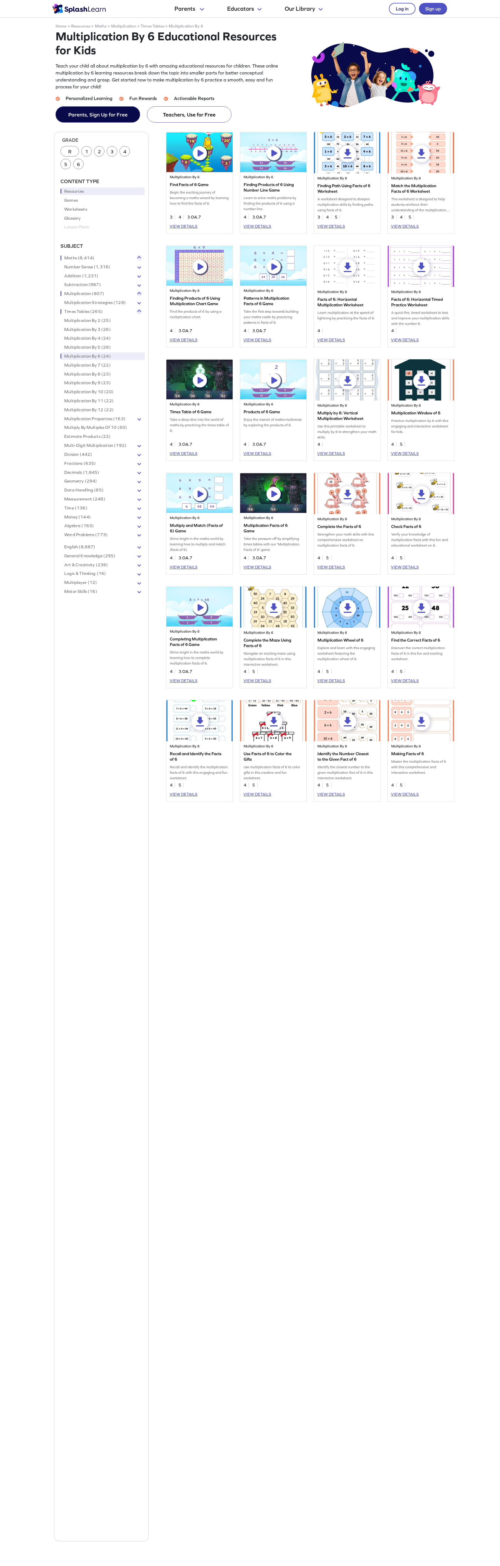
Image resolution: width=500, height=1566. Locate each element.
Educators (240, 9)
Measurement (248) (84, 499)
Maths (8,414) (79, 258)
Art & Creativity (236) (86, 564)
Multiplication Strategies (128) (95, 302)
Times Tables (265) (83, 311)
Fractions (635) (80, 463)
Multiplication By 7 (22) (87, 365)
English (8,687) (79, 547)
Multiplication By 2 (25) (87, 320)
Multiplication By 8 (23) (87, 374)
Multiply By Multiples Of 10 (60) (95, 427)
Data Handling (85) (84, 490)
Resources (80, 26)
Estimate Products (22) (87, 436)
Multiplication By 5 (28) (87, 347)
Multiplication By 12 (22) (89, 409)
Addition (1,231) (81, 276)
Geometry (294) (80, 481)
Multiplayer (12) (80, 582)
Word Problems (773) (86, 535)
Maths (101, 26)
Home (61, 26)
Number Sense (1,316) (87, 267)
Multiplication (123, 26)
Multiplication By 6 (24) (87, 356)
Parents (185, 9)
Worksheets (75, 209)
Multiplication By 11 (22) (89, 400)
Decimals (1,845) (81, 472)
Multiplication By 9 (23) (87, 383)
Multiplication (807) (84, 294)
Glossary (72, 218)
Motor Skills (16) (80, 591)
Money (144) (77, 517)
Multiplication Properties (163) (95, 418)
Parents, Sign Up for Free (98, 115)
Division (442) (78, 454)
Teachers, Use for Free (189, 115)
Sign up (433, 8)
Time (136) (75, 508)
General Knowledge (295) (89, 555)
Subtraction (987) (82, 285)
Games (71, 200)
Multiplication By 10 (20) (89, 392)
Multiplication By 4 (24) (87, 338)
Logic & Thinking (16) (85, 573)
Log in (402, 8)
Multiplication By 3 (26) (87, 329)
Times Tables (152, 26)
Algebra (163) (79, 526)
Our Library (300, 9)
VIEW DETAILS (183, 226)
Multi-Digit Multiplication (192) (95, 445)
